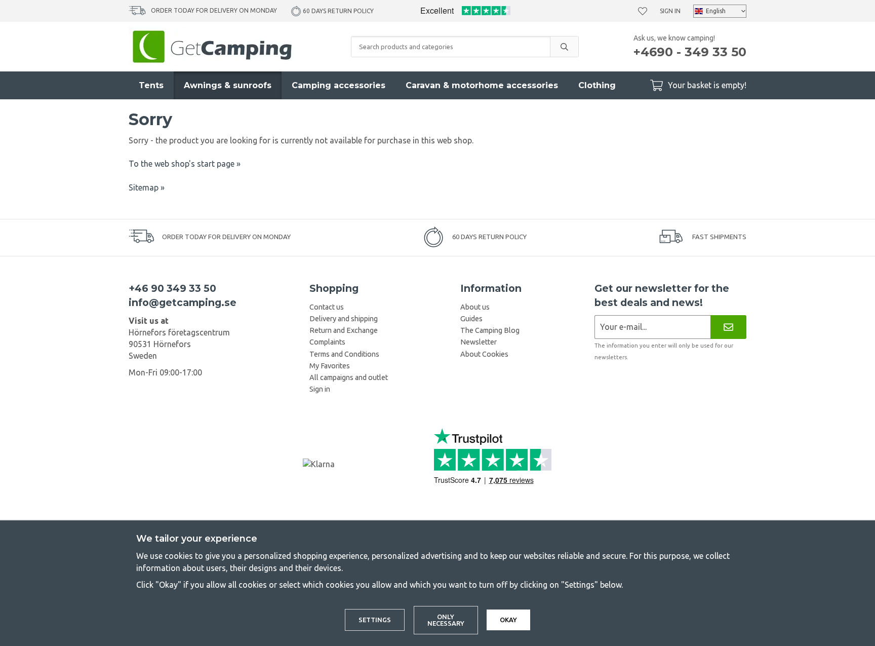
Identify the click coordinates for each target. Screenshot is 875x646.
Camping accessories (338, 85)
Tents (151, 85)
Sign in (670, 11)
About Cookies (484, 354)
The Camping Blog (490, 330)
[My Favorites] (642, 11)
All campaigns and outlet (348, 377)
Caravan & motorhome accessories (482, 85)
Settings (375, 619)
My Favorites (329, 366)
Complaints (327, 342)
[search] (564, 46)
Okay (508, 619)
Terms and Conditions (344, 354)
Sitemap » (147, 187)
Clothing (597, 85)
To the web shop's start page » (185, 163)
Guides (471, 319)
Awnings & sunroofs (227, 85)
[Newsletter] (728, 327)
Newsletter (478, 342)
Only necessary (445, 620)
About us (475, 307)
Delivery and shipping (343, 319)
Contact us (326, 307)
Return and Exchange (343, 330)
